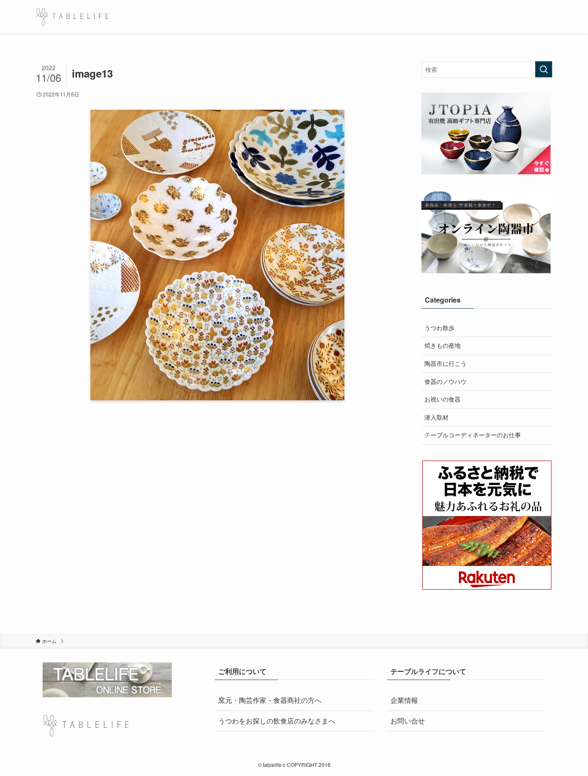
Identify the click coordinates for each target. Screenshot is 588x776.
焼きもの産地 (442, 345)
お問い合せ (407, 721)
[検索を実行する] (543, 69)
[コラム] (72, 17)
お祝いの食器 (442, 399)
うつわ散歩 (439, 327)
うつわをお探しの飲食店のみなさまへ (276, 721)
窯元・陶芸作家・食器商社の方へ (270, 700)
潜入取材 (436, 417)
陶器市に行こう (445, 363)
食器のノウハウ (445, 381)
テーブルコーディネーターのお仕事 (472, 434)
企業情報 (404, 700)
